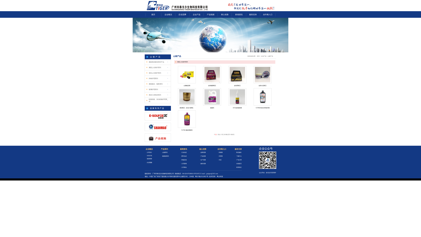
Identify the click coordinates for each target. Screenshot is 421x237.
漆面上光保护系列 (155, 67)
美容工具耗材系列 (155, 95)
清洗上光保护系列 (155, 73)
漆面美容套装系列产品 (156, 62)
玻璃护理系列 (153, 89)
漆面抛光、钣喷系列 (156, 84)
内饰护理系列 (153, 78)
